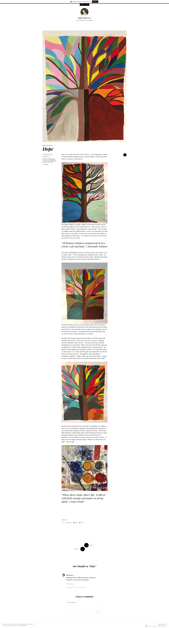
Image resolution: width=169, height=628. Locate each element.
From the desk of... (48, 145)
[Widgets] (82, 5)
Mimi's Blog (81, 577)
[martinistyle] (84, 12)
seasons (45, 162)
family (47, 160)
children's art (51, 158)
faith (44, 160)
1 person (72, 583)
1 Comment (46, 164)
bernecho (69, 575)
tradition (50, 162)
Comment (98, 612)
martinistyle (84, 18)
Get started (95, 1)
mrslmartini (46, 156)
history (45, 161)
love (48, 161)
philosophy (53, 161)
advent (44, 158)
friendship (52, 160)
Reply (84, 587)
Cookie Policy (24, 625)
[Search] (86, 5)
